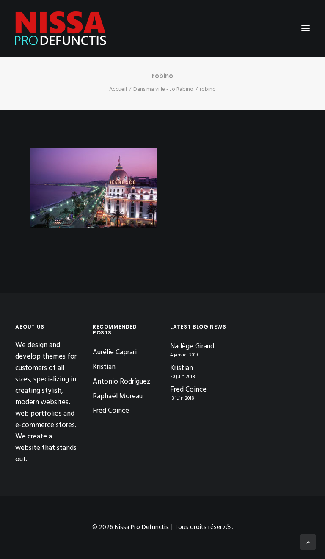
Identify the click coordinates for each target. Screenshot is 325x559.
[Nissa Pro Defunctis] (60, 28)
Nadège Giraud (192, 346)
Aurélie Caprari (115, 352)
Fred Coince (111, 411)
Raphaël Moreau (118, 396)
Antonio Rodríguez (121, 381)
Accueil (118, 89)
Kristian (104, 367)
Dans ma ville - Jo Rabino (163, 89)
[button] (305, 28)
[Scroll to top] (308, 542)
